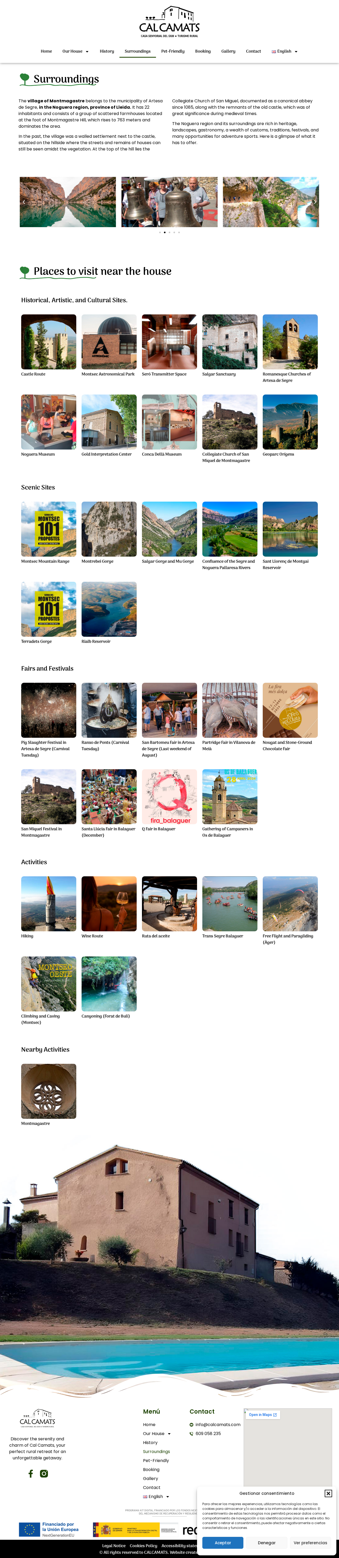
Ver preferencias (310, 1543)
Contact (253, 51)
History (107, 51)
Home (46, 51)
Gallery (228, 51)
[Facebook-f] (31, 1474)
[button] (328, 1493)
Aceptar (223, 1543)
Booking (203, 51)
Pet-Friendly (173, 51)
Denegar (267, 1543)
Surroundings (138, 51)
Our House (72, 51)
